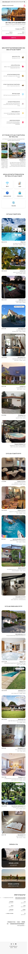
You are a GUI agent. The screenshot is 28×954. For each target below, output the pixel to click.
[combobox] (13, 29)
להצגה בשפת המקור (6, 1)
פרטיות (15, 947)
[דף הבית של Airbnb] (24, 5)
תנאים (11, 947)
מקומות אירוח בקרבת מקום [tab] (20, 897)
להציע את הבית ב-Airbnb (7, 5)
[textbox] (19, 33)
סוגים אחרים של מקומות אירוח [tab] (7, 897)
